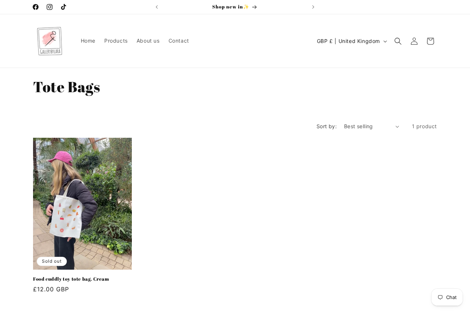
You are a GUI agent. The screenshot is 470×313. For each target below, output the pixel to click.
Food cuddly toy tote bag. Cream (71, 279)
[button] (398, 41)
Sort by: (327, 126)
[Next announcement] (313, 7)
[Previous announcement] (157, 7)
